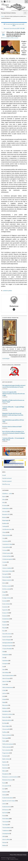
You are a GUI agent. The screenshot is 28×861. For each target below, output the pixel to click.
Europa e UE (5, 612)
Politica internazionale (7, 744)
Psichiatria (4, 756)
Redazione (4, 37)
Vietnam (4, 842)
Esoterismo (5, 607)
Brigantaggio (5, 520)
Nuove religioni (6, 726)
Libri (3, 696)
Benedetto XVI (6, 514)
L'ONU (3, 690)
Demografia (5, 574)
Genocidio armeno (6, 633)
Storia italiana (5, 818)
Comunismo (5, 541)
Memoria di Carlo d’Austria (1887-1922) (13, 28)
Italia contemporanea (7, 687)
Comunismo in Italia (7, 544)
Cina (3, 538)
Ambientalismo (6, 508)
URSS (3, 836)
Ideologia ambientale (7, 642)
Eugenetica (5, 609)
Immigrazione (5, 654)
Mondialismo (5, 711)
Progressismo (5, 753)
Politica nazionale (14, 37)
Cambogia (4, 526)
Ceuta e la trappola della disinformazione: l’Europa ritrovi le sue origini (13, 393)
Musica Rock (5, 717)
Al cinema (4, 505)
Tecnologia (5, 824)
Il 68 (3, 651)
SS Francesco (5, 809)
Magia (3, 702)
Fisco (3, 630)
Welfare (4, 845)
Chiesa (9, 37)
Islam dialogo (5, 672)
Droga (3, 592)
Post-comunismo (6, 750)
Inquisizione (5, 660)
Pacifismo (4, 732)
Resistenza (5, 768)
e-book (4, 595)
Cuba (3, 565)
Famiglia (4, 621)
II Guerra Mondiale (6, 648)
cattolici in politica (7, 290)
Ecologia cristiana (6, 598)
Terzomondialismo (6, 827)
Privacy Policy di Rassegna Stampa (18, 854)
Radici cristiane (6, 759)
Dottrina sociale (6, 589)
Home (2, 16)
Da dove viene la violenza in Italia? (12, 426)
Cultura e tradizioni (7, 568)
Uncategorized (5, 833)
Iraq (3, 666)
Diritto (4, 583)
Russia (4, 782)
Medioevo (4, 708)
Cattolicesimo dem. (7, 529)
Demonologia (5, 577)
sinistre (4, 803)
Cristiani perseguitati (7, 559)
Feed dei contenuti (7, 478)
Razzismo (4, 762)
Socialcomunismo (6, 806)
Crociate (4, 562)
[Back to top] (24, 857)
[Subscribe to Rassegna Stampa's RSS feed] (2, 1)
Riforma (4, 771)
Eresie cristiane (6, 604)
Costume (4, 550)
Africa (3, 499)
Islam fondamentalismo (8, 675)
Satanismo (4, 791)
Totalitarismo (5, 830)
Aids (3, 502)
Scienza (4, 794)
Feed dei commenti (7, 481)
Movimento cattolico (7, 714)
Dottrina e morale (6, 586)
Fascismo (4, 624)
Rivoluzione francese (7, 779)
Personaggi (5, 738)
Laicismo (4, 693)
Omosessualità (6, 729)
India (3, 657)
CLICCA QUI (5, 358)
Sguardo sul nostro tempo (8, 800)
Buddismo (4, 523)
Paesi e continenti (6, 735)
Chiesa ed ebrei (6, 535)
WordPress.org (6, 484)
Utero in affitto (6, 839)
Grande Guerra (6, 636)
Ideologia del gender (7, 645)
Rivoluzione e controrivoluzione (9, 776)
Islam (3, 669)
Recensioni (5, 765)
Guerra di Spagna (6, 639)
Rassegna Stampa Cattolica (8, 13)
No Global (4, 723)
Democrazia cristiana (7, 571)
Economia (4, 601)
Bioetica (4, 517)
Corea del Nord (6, 547)
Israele (4, 684)
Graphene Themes (14, 859)
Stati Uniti (4, 812)
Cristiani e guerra (6, 553)
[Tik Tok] (5, 1)
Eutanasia (4, 615)
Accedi (4, 475)
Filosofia (4, 627)
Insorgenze (5, 663)
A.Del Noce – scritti (7, 493)
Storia (3, 815)
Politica (4, 741)
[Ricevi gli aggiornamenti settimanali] (9, 1)
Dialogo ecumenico (7, 580)
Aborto (4, 496)
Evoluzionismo (5, 618)
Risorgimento (5, 774)
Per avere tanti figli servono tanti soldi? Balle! (14, 24)
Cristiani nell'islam (6, 556)
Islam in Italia (5, 681)
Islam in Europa (6, 678)
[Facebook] (7, 1)
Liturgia (4, 699)
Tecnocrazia (5, 821)
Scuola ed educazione (7, 797)
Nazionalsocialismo (6, 720)
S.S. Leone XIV (5, 785)
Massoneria (5, 705)
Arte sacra (4, 511)
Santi (3, 788)
